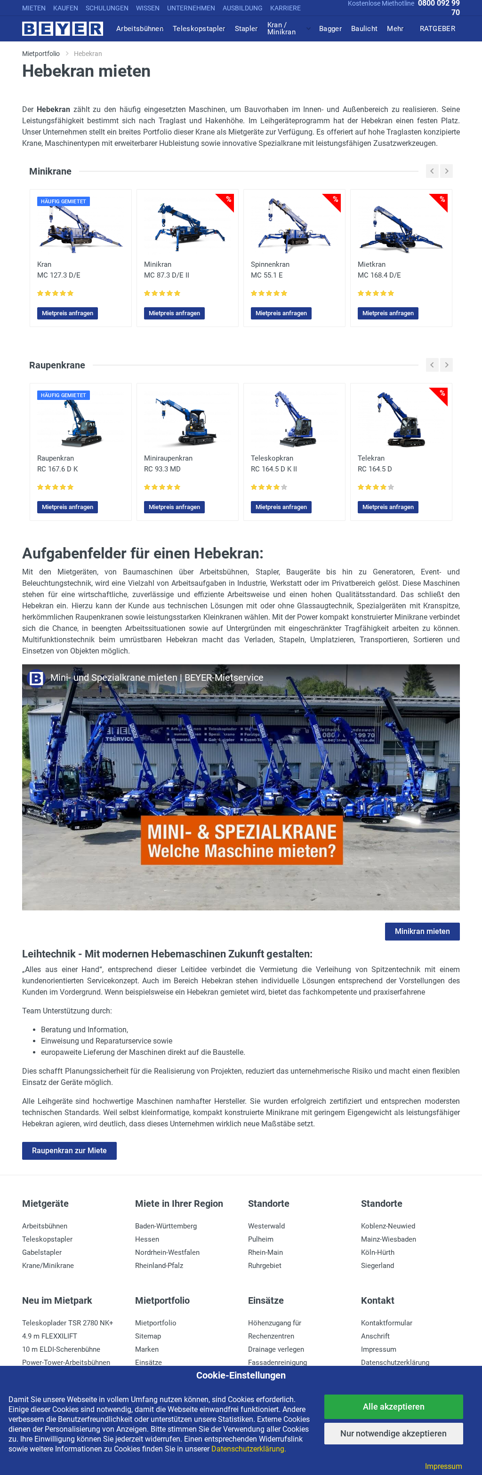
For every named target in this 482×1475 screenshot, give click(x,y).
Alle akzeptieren (394, 1406)
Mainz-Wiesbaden (388, 1239)
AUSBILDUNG (243, 8)
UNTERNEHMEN (191, 8)
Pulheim (260, 1239)
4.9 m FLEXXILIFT (49, 1336)
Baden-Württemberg (166, 1226)
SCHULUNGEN (107, 8)
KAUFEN (65, 8)
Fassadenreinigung (277, 1362)
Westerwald (266, 1226)
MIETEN (34, 8)
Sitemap (148, 1336)
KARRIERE (285, 8)
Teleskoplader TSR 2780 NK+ (67, 1323)
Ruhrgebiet (264, 1265)
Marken (147, 1349)
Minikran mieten (422, 931)
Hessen (147, 1239)
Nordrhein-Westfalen (167, 1252)
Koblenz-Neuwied (388, 1226)
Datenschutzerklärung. (248, 1448)
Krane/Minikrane (48, 1265)
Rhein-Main (265, 1252)
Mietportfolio (156, 1323)
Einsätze (148, 1362)
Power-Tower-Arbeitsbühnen (66, 1362)
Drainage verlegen (276, 1349)
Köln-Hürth (377, 1252)
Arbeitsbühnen (44, 1226)
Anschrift (375, 1336)
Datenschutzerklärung (395, 1362)
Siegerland (377, 1265)
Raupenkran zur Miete (69, 1150)
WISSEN (148, 8)
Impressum (378, 1349)
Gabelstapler (42, 1252)
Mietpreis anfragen (67, 313)
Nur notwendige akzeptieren (393, 1433)
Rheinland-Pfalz (159, 1265)
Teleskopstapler (47, 1239)
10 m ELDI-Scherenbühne (61, 1349)
